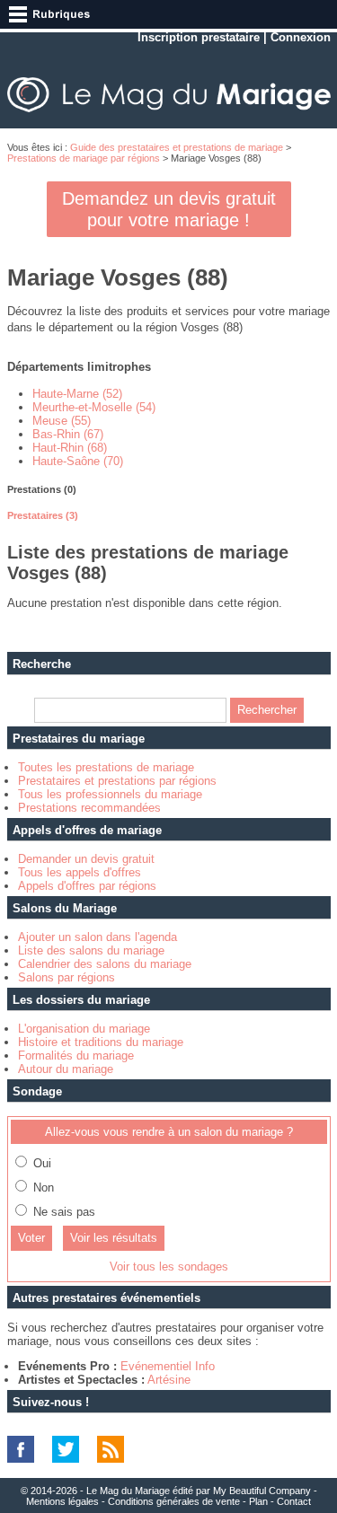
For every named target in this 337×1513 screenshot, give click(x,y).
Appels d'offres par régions (87, 886)
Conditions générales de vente (174, 1501)
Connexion (300, 37)
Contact (294, 1501)
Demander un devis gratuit (86, 859)
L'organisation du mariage (84, 1028)
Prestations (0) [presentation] (41, 489)
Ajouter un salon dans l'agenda (97, 937)
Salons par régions (66, 977)
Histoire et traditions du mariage (100, 1042)
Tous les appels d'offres (79, 872)
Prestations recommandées (89, 807)
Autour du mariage (65, 1069)
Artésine (169, 1379)
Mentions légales (62, 1501)
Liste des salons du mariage (91, 950)
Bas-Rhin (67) (67, 434)
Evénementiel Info (167, 1366)
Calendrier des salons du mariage (104, 964)
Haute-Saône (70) (77, 461)
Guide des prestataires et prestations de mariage (176, 147)
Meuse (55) (61, 420)
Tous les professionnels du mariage (110, 794)
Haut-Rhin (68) (69, 447)
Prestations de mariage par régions (83, 158)
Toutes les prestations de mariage (106, 767)
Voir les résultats (113, 1238)
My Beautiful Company (262, 1490)
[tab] (169, 490)
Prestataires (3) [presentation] (42, 515)
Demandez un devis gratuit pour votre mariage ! (169, 209)
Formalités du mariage (76, 1055)
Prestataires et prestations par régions (117, 780)
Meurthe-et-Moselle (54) (93, 407)
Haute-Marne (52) (77, 393)
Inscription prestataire (198, 37)
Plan (258, 1501)
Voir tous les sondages (169, 1266)
